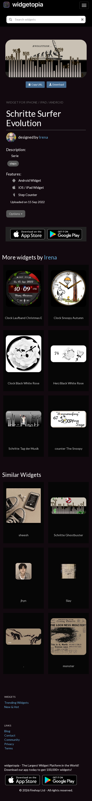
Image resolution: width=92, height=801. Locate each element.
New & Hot (11, 707)
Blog (7, 731)
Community (12, 739)
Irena (43, 137)
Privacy (9, 744)
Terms (8, 748)
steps (13, 163)
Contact (9, 735)
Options (15, 214)
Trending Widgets (16, 702)
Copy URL (36, 84)
